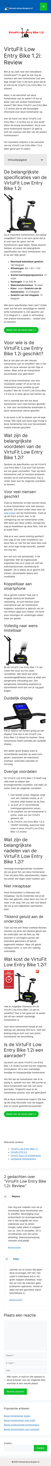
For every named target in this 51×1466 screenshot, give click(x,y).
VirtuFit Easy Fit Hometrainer (26, 1155)
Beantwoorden (14, 1247)
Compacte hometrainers (23, 1159)
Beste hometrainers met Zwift (19, 1420)
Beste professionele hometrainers (21, 1425)
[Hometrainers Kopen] (18, 6)
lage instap (9, 513)
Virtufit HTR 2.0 (19, 1152)
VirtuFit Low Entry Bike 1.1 (24, 1149)
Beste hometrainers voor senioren (21, 1429)
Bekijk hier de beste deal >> (21, 330)
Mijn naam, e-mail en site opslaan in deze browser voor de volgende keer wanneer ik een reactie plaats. (26, 1380)
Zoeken (8, 1443)
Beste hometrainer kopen (17, 1416)
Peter (16, 1259)
